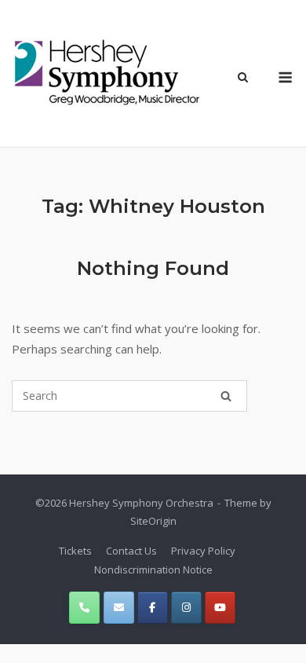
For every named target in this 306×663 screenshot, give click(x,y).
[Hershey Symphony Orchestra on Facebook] (152, 608)
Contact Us (131, 551)
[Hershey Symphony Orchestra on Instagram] (186, 608)
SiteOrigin (153, 521)
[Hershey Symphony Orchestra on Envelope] (119, 608)
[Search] (226, 396)
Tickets (75, 551)
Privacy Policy (203, 551)
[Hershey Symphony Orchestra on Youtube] (220, 608)
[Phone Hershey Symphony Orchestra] (84, 608)
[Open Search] (243, 78)
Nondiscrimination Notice (153, 569)
